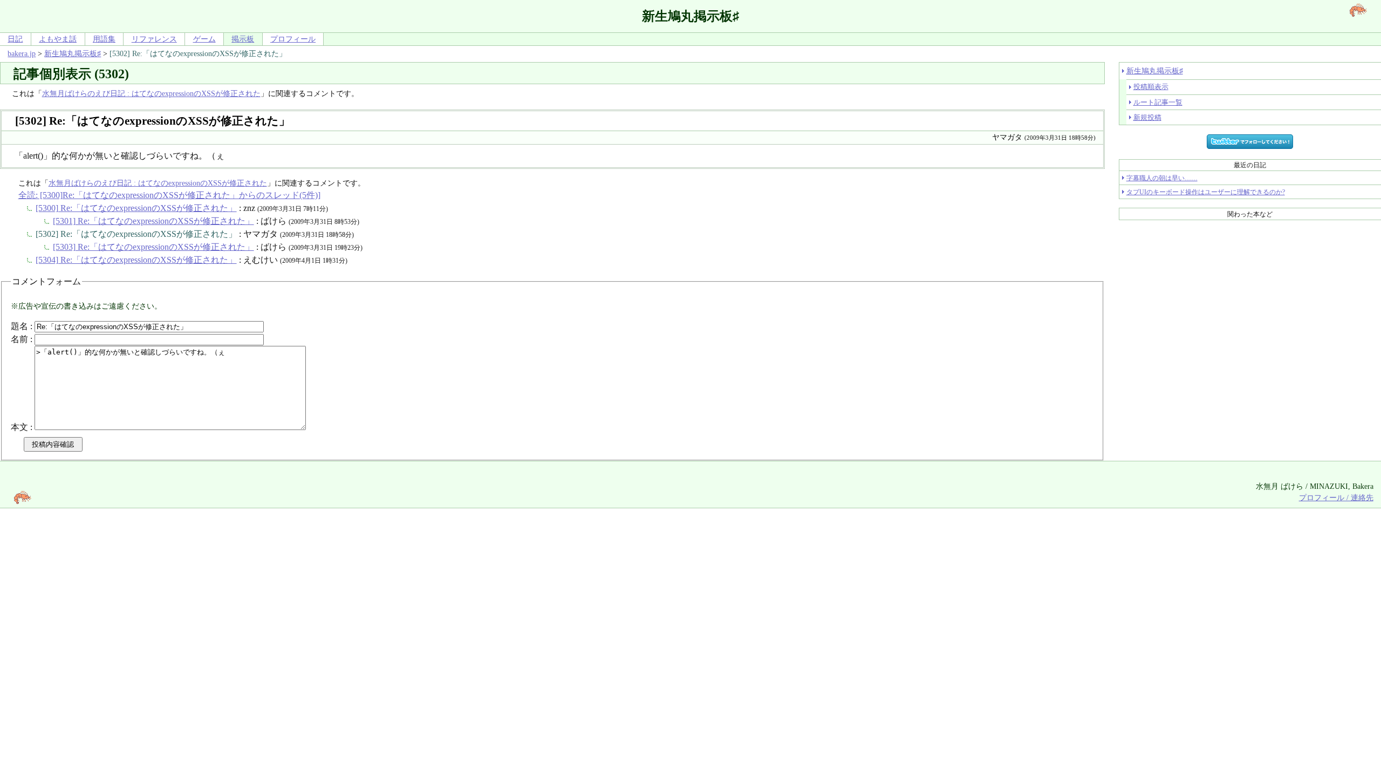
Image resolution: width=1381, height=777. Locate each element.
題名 (19, 326)
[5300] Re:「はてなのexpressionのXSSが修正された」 (136, 208)
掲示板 (242, 39)
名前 (19, 339)
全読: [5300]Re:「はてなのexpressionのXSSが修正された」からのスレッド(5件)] (169, 195)
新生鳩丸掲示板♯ (72, 53)
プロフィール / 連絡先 (1336, 497)
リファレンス (154, 39)
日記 (15, 39)
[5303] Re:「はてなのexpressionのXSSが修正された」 (153, 246)
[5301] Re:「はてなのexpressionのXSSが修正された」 (153, 221)
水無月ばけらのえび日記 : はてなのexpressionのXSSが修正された (151, 93)
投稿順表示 (1150, 87)
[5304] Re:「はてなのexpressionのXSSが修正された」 (136, 259)
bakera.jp (22, 53)
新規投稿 (1147, 117)
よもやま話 (58, 39)
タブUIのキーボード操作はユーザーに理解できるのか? (1205, 192)
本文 (19, 427)
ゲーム (204, 39)
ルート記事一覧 (1157, 102)
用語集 (104, 39)
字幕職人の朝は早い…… (1162, 178)
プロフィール (293, 39)
